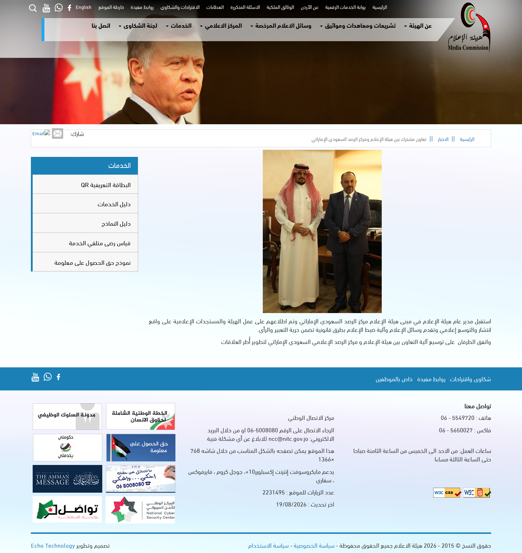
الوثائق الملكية (279, 6)
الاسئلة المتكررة (244, 6)
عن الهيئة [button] (420, 25)
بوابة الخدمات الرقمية (344, 6)
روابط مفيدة (141, 6)
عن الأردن (309, 6)
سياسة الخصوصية (313, 545)
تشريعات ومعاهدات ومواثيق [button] (359, 25)
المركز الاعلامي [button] (222, 25)
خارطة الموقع (110, 6)
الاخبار (443, 138)
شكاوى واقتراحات (470, 378)
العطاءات (214, 6)
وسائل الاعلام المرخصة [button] (282, 25)
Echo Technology (53, 545)
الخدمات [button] (180, 25)
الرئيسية (378, 6)
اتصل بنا (101, 25)
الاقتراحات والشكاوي (179, 6)
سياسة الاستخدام (268, 545)
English (84, 6)
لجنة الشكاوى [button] (139, 25)
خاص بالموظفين (394, 378)
